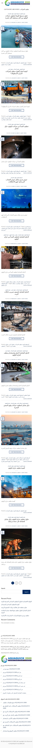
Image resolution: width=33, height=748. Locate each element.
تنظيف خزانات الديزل (16, 118)
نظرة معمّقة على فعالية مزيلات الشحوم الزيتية (14, 607)
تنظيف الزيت (10, 69)
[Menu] (2, 3)
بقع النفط (18, 173)
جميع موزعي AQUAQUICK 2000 (11, 669)
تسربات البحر (26, 459)
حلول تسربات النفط (6, 118)
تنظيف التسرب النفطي (24, 575)
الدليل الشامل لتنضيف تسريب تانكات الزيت (16, 293)
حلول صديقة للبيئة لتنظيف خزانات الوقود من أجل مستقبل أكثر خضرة (16, 17)
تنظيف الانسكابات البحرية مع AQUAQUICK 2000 (17, 722)
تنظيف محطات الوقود (13, 234)
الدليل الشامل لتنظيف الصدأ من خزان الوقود (16, 238)
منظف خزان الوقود (5, 575)
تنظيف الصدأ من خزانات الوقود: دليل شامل (16, 127)
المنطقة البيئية (16, 13)
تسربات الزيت (21, 397)
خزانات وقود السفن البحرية (7, 461)
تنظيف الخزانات (11, 13)
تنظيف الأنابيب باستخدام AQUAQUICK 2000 (15, 718)
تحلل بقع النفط (12, 173)
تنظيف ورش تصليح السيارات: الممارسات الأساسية (15, 615)
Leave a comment (27, 64)
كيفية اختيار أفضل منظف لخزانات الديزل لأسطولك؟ (17, 72)
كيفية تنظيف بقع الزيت (6, 119)
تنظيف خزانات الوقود (6, 64)
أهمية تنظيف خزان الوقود (16, 468)
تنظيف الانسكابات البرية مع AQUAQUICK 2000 (16, 711)
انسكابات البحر (20, 403)
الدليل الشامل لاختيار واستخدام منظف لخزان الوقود (16, 354)
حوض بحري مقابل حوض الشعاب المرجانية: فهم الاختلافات (16, 181)
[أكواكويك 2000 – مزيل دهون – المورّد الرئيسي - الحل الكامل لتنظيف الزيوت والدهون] (17, 3)
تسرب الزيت (27, 283)
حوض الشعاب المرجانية (21, 228)
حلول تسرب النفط (14, 575)
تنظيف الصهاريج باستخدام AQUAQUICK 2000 (16, 731)
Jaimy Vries (25, 22)
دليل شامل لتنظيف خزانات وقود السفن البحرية (16, 406)
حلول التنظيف (22, 13)
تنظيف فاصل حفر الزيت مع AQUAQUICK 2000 (16, 715)
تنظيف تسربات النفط (26, 118)
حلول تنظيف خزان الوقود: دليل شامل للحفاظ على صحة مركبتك (16, 520)
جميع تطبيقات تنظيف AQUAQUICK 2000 (15, 702)
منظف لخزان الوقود (13, 397)
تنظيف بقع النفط (5, 173)
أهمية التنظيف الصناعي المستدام (10, 604)
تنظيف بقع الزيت (19, 283)
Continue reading (16, 57)
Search (3, 588)
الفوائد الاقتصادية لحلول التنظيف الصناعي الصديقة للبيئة (16, 601)
